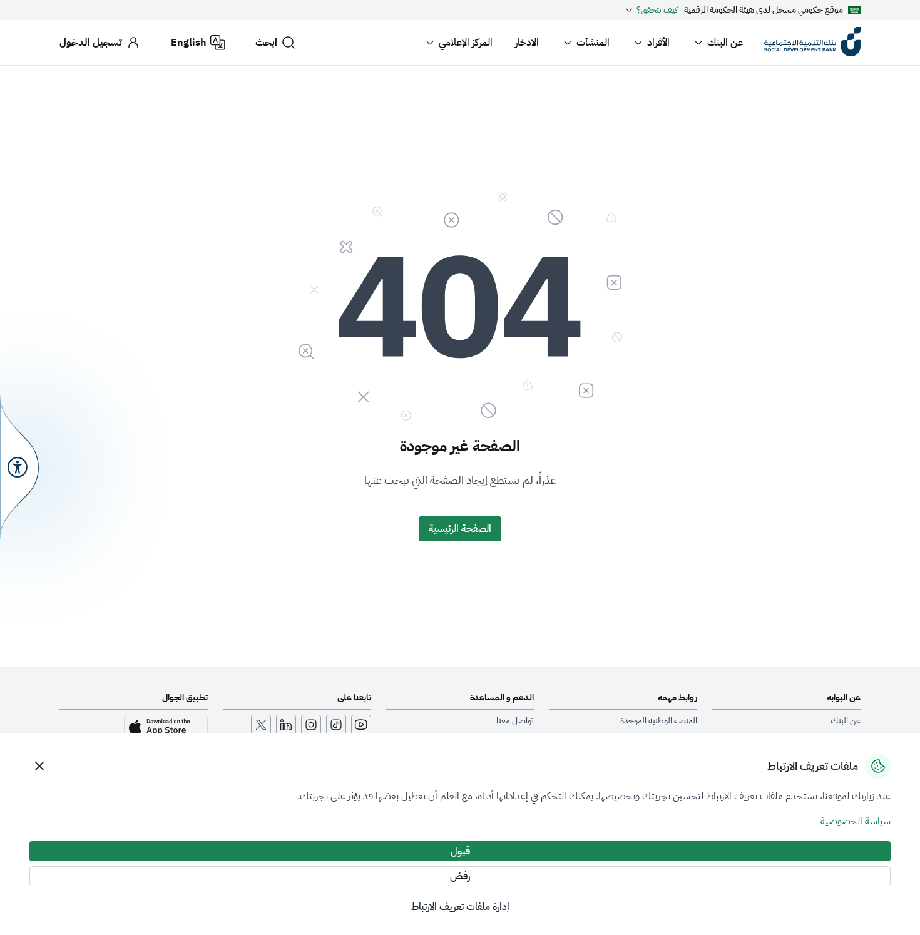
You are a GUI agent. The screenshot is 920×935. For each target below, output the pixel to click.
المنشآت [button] (593, 42)
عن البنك (725, 42)
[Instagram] (311, 725)
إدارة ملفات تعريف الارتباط (460, 906)
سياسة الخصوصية (855, 821)
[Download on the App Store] (166, 727)
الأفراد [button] (658, 42)
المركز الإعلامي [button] (466, 42)
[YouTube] (361, 725)
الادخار (527, 42)
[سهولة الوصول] (19, 467)
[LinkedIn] (286, 725)
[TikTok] (336, 725)
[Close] (39, 766)
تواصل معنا (515, 721)
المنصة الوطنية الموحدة (658, 721)
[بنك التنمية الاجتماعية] (812, 42)
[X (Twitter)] (261, 725)
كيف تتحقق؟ (657, 10)
